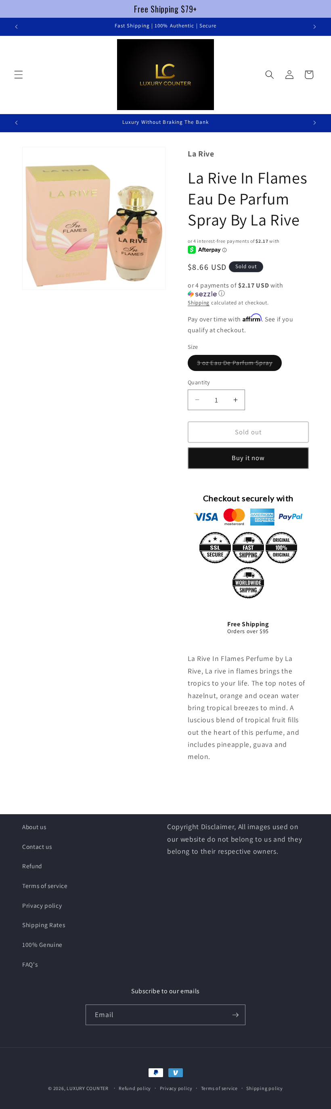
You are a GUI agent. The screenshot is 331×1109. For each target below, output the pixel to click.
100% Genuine (42, 944)
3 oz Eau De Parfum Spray (239, 364)
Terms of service (45, 886)
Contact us (37, 846)
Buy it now (248, 457)
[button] (18, 74)
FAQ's (30, 964)
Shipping (198, 302)
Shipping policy (264, 1088)
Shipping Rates (43, 925)
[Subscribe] (235, 1015)
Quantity (199, 382)
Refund (32, 866)
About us (34, 827)
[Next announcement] (314, 26)
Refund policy (135, 1088)
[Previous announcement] (16, 26)
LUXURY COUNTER (88, 1088)
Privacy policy (42, 905)
